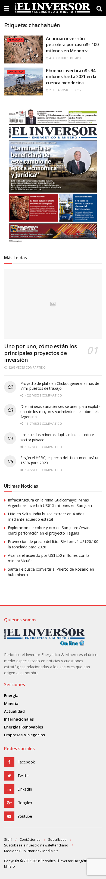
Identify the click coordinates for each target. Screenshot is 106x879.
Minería (11, 703)
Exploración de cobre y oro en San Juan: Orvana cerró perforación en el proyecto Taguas (50, 530)
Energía (11, 695)
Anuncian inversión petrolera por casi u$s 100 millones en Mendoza (72, 45)
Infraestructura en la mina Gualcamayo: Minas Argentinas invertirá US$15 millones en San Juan (50, 502)
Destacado (15, 40)
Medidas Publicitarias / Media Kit (31, 850)
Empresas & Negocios (24, 734)
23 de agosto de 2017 (65, 90)
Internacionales (19, 719)
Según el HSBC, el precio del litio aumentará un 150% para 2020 (59, 460)
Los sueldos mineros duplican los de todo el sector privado (57, 437)
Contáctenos (30, 839)
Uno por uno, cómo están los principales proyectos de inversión (40, 353)
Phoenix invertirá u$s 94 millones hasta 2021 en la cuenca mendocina (71, 77)
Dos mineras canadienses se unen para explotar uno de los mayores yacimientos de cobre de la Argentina (61, 411)
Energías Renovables (23, 727)
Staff (8, 839)
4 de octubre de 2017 (64, 58)
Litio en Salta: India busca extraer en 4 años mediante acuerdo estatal (46, 516)
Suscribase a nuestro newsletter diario (36, 845)
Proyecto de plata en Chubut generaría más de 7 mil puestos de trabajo (59, 386)
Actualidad (15, 72)
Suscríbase (57, 839)
